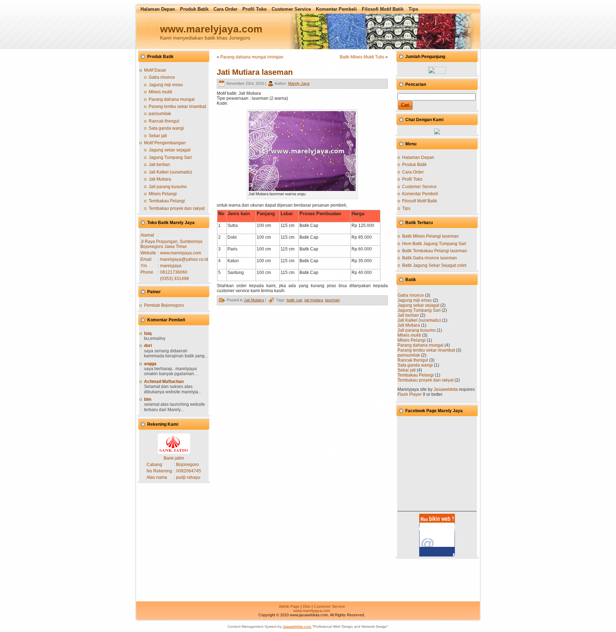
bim (148, 399)
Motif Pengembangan (165, 142)
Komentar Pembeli (420, 193)
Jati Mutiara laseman (255, 72)
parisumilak (160, 113)
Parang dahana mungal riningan (251, 57)
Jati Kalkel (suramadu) (170, 172)
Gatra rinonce (162, 77)
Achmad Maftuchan (164, 381)
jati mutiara (313, 300)
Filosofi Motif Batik (419, 200)
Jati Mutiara (160, 179)
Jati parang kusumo (168, 186)
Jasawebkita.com (297, 626)
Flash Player (409, 394)
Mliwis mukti (160, 91)
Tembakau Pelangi (167, 200)
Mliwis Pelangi (163, 193)
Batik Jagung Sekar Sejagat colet (434, 265)
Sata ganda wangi (166, 128)
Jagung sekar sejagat (169, 149)
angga (150, 363)
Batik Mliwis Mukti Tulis (362, 57)
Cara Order (413, 172)
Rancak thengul (164, 121)
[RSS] (142, 607)
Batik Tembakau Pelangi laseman (434, 250)
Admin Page (289, 606)
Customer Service (419, 186)
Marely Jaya (298, 83)
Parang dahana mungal (172, 99)
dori (148, 345)
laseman (332, 300)
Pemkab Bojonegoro (164, 305)
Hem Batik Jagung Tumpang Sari (434, 243)
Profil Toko (412, 179)
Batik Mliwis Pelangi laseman (430, 236)
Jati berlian (159, 164)
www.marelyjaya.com (311, 610)
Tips (406, 208)
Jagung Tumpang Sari (170, 157)
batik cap (294, 300)
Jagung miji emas (166, 84)
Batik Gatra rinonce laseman (429, 257)
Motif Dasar (155, 70)
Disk (306, 606)
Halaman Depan (418, 157)
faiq (148, 333)
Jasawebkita (445, 389)
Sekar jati (158, 135)
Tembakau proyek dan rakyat (177, 208)
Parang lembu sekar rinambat (177, 106)
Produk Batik (414, 164)
